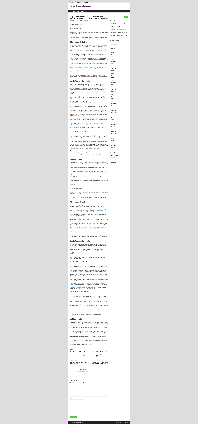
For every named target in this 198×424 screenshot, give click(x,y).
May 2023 (112, 119)
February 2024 (113, 103)
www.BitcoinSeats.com (81, 6)
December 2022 (113, 128)
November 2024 (113, 87)
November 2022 (113, 129)
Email (71, 403)
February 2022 (113, 145)
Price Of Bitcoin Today (114, 160)
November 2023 (113, 108)
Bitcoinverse (86, 2)
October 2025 (113, 68)
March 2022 (113, 143)
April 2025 (112, 78)
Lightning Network (83, 172)
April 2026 (112, 57)
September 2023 (113, 112)
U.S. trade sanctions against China (98, 64)
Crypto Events (113, 159)
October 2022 (113, 131)
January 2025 (113, 84)
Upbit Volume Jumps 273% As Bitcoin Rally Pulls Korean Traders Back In (89, 353)
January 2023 (113, 126)
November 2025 (113, 66)
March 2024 (113, 101)
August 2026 (113, 50)
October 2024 (113, 89)
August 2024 (113, 92)
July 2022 (112, 136)
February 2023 (113, 124)
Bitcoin (100, 23)
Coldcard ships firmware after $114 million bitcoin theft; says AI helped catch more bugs (102, 353)
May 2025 (112, 77)
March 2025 (113, 80)
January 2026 (113, 63)
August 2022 (113, 135)
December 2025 (113, 64)
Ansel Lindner (79, 20)
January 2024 (113, 105)
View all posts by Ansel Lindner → (83, 371)
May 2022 (112, 140)
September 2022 (113, 133)
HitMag (126, 422)
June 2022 (112, 138)
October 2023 (113, 110)
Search (111, 15)
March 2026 (113, 59)
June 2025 (112, 75)
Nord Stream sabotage (97, 67)
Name (71, 398)
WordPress (122, 422)
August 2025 (113, 71)
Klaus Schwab (96, 36)
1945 (71, 136)
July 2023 (112, 115)
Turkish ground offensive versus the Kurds (82, 70)
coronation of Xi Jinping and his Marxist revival (83, 67)
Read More (72, 184)
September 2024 (113, 91)
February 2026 (113, 61)
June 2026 (112, 54)
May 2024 (112, 98)
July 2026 (112, 52)
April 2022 (112, 142)
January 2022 (113, 147)
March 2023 (113, 122)
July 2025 (112, 73)
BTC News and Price (79, 2)
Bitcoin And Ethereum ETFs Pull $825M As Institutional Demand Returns (75, 353)
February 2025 (113, 82)
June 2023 (112, 117)
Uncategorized (113, 162)
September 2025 (113, 70)
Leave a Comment (85, 20)
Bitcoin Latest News (114, 155)
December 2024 (113, 85)
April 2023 (112, 121)
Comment (72, 384)
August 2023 (113, 114)
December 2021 (113, 149)
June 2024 (112, 96)
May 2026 (112, 56)
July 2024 (112, 94)
